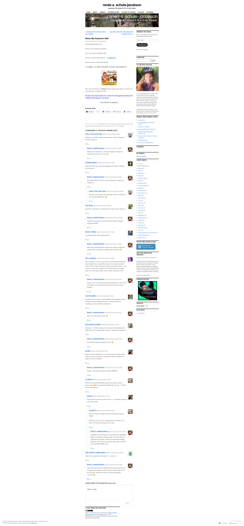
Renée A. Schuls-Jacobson (95, 148)
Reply (118, 134)
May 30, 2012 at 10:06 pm (108, 324)
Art (139, 163)
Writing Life (141, 237)
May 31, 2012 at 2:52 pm (97, 351)
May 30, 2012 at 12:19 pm (111, 217)
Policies (141, 12)
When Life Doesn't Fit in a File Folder (146, 232)
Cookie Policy (33, 523)
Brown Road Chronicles (93, 324)
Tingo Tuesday (141, 227)
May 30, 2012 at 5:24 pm (113, 191)
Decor (139, 170)
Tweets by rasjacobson (141, 156)
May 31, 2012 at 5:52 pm (104, 410)
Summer (140, 222)
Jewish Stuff (141, 198)
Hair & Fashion (141, 193)
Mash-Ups (140, 203)
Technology (140, 225)
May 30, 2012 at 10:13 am (100, 205)
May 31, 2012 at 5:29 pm (100, 379)
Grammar (140, 188)
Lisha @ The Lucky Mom (93, 134)
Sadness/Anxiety (142, 217)
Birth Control (121, 124)
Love (139, 200)
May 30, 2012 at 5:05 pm (103, 296)
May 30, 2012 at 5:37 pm (111, 312)
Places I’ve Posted (128, 12)
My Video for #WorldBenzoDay (145, 142)
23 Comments (102, 41)
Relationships (98, 126)
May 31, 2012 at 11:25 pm (111, 367)
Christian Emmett (91, 162)
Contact (103, 12)
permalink (121, 126)
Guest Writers (101, 124)
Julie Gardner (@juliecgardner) (95, 452)
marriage (128, 124)
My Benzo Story (113, 12)
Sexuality (140, 220)
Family (139, 175)
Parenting (140, 210)
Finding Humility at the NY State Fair (146, 129)
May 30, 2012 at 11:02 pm (111, 338)
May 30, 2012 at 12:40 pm (103, 258)
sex (103, 126)
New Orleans (141, 208)
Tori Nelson (89, 205)
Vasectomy (108, 126)
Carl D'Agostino (90, 296)
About (95, 12)
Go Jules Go (89, 379)
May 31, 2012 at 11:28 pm (111, 464)
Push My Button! (142, 45)
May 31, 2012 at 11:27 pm (115, 431)
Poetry (139, 213)
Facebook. (140, 147)
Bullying (140, 168)
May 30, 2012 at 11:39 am (103, 232)
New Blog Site (141, 120)
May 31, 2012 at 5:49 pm (99, 396)
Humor (139, 195)
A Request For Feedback (143, 126)
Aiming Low (111, 58)
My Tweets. (141, 153)
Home (88, 12)
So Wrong (149, 12)
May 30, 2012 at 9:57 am (104, 162)
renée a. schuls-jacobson (122, 4)
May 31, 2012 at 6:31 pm (113, 452)
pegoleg (87, 351)
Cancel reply (112, 483)
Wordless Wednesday (143, 235)
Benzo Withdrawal (142, 166)
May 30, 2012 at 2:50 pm (111, 148)
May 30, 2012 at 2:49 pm (111, 279)
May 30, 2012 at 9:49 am (109, 134)
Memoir (140, 205)
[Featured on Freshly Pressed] (145, 249)
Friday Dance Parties (143, 185)
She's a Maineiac (90, 258)
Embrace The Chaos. (144, 32)
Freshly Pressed (141, 183)
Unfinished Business (143, 140)
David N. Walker (90, 232)
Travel (139, 230)
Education (140, 173)
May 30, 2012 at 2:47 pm (111, 244)
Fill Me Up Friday (142, 178)
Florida (139, 180)
